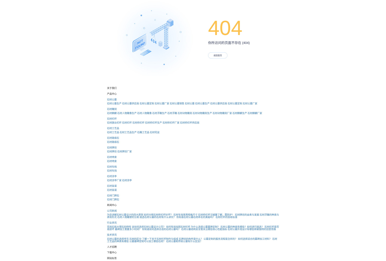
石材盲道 (112, 186)
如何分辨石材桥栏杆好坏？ (158, 214)
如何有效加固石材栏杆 (178, 227)
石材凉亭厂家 (114, 180)
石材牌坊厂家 (124, 151)
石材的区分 (135, 239)
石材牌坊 (112, 147)
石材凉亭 (112, 176)
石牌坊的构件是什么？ (191, 239)
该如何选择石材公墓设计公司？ (149, 227)
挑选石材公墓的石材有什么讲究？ (158, 217)
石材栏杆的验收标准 (226, 217)
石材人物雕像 (144, 113)
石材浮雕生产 (159, 113)
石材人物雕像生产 (127, 113)
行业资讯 (112, 222)
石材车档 (112, 166)
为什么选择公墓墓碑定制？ (205, 227)
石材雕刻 (112, 109)
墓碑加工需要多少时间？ (128, 229)
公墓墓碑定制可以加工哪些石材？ (147, 241)
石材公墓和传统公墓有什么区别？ (184, 241)
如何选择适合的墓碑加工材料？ (255, 239)
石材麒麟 (112, 113)
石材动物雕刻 (185, 113)
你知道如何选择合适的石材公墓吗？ (161, 229)
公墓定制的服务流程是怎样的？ (220, 239)
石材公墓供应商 (130, 103)
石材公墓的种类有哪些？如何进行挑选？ (242, 227)
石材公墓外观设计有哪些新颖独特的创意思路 (252, 229)
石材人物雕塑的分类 (128, 217)
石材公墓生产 (114, 103)
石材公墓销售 (177, 103)
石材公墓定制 (147, 103)
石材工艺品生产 (128, 132)
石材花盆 (155, 132)
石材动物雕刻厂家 (222, 113)
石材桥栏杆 (138, 122)
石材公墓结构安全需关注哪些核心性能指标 (204, 229)
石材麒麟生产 (240, 113)
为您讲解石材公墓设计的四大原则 (125, 214)
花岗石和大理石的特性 (119, 227)
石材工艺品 (113, 128)
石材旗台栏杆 (114, 122)
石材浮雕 (172, 113)
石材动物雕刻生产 (202, 113)
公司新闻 (112, 211)
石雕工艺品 (143, 132)
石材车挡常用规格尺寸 (185, 214)
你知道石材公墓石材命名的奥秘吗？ (195, 217)
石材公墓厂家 (162, 103)
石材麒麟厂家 (255, 113)
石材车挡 (112, 170)
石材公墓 (112, 99)
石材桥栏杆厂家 (171, 122)
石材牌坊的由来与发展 (247, 214)
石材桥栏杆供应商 (189, 122)
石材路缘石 (113, 138)
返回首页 (218, 55)
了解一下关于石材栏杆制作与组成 (160, 239)
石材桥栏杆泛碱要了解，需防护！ (216, 214)
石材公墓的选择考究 (118, 239)
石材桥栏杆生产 (153, 122)
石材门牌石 (113, 195)
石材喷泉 (112, 157)
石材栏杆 (112, 118)
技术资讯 (112, 235)
